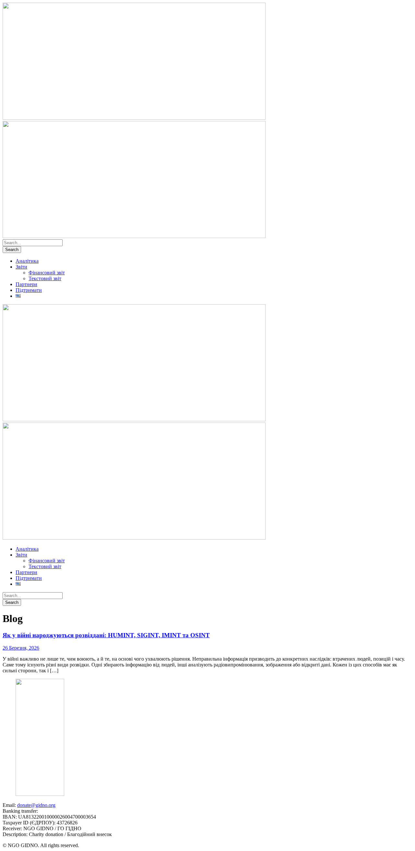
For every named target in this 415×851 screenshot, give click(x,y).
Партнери (26, 284)
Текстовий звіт (45, 278)
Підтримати (29, 290)
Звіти (21, 267)
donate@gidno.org (36, 805)
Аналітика (27, 261)
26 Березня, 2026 (21, 648)
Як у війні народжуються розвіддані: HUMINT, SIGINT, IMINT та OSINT (106, 635)
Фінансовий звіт (47, 272)
